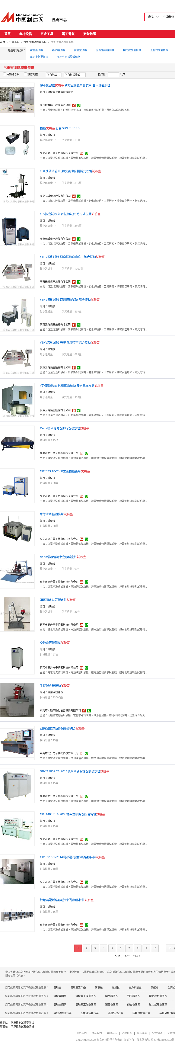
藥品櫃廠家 (111, 1004)
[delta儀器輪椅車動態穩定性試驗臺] (17, 571)
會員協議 (157, 1033)
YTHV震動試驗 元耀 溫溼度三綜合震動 (70, 342)
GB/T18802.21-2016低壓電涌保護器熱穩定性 (74, 771)
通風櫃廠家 (133, 1004)
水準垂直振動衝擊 (56, 514)
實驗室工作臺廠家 (86, 1004)
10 (154, 948)
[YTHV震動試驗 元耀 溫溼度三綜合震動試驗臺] (17, 357)
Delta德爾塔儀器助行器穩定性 (64, 428)
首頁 (7, 34)
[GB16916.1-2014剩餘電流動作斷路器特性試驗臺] (17, 871)
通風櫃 (116, 987)
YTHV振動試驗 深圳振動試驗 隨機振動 (70, 300)
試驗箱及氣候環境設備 (60, 92)
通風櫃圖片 (133, 996)
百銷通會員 (13, 74)
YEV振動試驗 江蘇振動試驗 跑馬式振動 (70, 214)
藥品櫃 (99, 987)
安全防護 (89, 34)
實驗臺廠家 (60, 1004)
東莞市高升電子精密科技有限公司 (59, 153)
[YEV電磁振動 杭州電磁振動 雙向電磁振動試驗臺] (17, 399)
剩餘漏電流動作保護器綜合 (62, 728)
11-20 (126, 956)
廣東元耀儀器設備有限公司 (55, 196)
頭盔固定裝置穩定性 (58, 600)
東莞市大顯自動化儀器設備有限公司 (60, 710)
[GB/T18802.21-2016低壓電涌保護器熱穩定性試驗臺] (17, 785)
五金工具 (47, 34)
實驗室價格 (80, 50)
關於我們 (81, 1033)
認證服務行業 (115, 1013)
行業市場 (59, 19)
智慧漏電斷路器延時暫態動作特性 (67, 900)
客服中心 (112, 1033)
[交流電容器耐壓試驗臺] (17, 657)
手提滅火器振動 (55, 685)
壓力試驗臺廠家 (158, 1004)
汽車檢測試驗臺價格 (22, 1023)
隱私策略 (142, 1033)
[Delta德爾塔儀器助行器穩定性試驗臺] (17, 442)
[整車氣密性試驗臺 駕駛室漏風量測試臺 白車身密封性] (17, 99)
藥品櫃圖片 (111, 996)
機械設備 (25, 34)
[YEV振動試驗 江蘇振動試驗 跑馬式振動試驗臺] (17, 228)
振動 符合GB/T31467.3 (60, 128)
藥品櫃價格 (58, 50)
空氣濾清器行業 (90, 1013)
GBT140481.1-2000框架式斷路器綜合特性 (72, 814)
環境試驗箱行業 (141, 1013)
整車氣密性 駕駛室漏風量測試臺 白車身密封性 (75, 85)
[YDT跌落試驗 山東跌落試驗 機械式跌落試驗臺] (17, 185)
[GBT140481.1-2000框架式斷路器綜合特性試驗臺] (17, 828)
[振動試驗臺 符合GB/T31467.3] (17, 142)
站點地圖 (127, 1033)
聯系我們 (97, 1033)
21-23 (136, 956)
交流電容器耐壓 (55, 643)
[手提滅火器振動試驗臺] (17, 700)
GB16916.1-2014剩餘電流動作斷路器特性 (72, 857)
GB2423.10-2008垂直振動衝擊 (65, 471)
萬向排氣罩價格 (39, 57)
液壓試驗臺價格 (159, 50)
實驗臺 (57, 987)
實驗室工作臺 (78, 987)
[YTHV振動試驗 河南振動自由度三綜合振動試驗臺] (17, 271)
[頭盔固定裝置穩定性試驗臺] (17, 614)
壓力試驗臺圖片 (158, 996)
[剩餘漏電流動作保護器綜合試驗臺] (17, 742)
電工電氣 (68, 34)
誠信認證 (33, 74)
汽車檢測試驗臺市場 (35, 42)
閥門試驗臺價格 (132, 50)
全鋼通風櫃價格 (105, 50)
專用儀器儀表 (55, 692)
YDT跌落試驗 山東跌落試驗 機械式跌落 (70, 171)
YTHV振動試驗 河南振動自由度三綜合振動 (72, 257)
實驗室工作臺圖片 (86, 996)
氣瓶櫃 (154, 987)
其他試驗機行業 (62, 1013)
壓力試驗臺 (135, 987)
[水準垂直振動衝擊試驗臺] (17, 528)
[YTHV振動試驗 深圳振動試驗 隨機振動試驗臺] (17, 314)
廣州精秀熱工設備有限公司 (55, 105)
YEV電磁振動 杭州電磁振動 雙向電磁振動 (72, 385)
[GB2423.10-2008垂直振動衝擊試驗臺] (17, 485)
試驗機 (51, 135)
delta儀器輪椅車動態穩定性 (63, 557)
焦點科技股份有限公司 (109, 1040)
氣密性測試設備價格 (68, 57)
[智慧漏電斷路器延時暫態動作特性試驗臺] (17, 914)
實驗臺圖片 (60, 996)
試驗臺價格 (36, 50)
